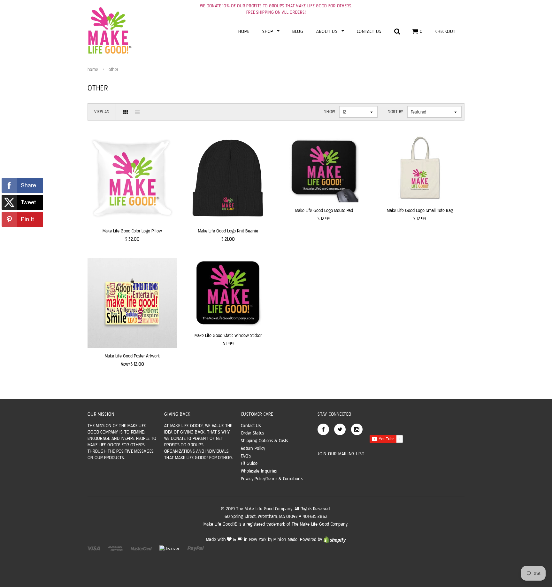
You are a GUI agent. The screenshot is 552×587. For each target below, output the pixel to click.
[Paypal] (195, 548)
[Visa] (94, 548)
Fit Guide (249, 463)
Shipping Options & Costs (264, 440)
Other (114, 69)
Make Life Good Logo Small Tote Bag (420, 210)
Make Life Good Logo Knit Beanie (228, 231)
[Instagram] (357, 429)
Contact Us (251, 425)
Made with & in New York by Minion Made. (252, 539)
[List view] (137, 112)
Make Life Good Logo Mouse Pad (324, 210)
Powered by (311, 539)
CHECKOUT (445, 31)
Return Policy (253, 448)
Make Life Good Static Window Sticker (228, 335)
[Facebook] (323, 429)
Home (93, 69)
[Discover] (170, 548)
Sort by (395, 111)
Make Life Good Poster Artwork (132, 356)
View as (101, 111)
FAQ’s (246, 456)
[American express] (116, 548)
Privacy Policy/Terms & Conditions (272, 478)
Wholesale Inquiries (259, 471)
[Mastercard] (142, 548)
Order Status (252, 433)
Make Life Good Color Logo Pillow (132, 231)
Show (329, 111)
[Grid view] (125, 112)
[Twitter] (340, 429)
